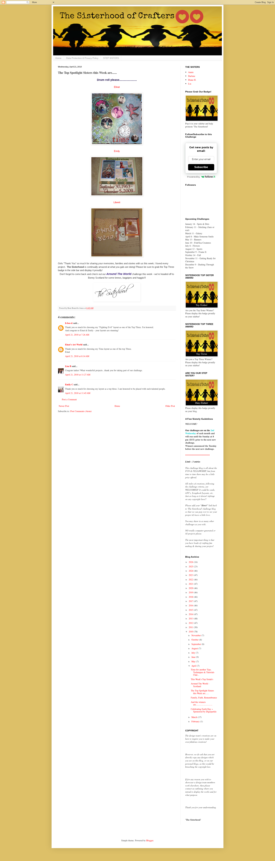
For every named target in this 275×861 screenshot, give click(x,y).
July (193, 652)
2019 (191, 592)
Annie (191, 72)
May (193, 661)
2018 (191, 596)
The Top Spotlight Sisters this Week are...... (202, 692)
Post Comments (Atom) (81, 411)
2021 (191, 583)
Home (58, 58)
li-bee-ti (69, 323)
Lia (189, 83)
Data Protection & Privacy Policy (82, 58)
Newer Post (64, 405)
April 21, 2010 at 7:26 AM (77, 334)
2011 (191, 627)
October (195, 639)
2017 (191, 601)
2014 (191, 614)
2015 (191, 609)
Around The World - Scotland (200, 685)
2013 (191, 618)
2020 (191, 588)
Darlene (191, 75)
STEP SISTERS (111, 58)
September (196, 644)
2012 (191, 622)
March (194, 717)
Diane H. (192, 79)
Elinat (117, 87)
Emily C (69, 384)
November (196, 635)
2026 (191, 562)
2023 (191, 575)
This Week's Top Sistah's (202, 679)
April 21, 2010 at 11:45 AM (77, 393)
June (193, 656)
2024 (191, 570)
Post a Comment (69, 399)
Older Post (170, 405)
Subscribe (201, 167)
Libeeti (116, 202)
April (194, 665)
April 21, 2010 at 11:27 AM (77, 374)
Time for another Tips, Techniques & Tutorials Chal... (202, 672)
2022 (191, 579)
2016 (191, 605)
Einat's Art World (73, 344)
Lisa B (68, 366)
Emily (117, 151)
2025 (191, 566)
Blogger (149, 840)
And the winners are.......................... (201, 703)
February (195, 721)
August (194, 648)
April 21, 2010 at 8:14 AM (77, 356)
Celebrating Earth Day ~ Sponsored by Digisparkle (203, 710)
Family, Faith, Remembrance (204, 697)
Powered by (193, 176)
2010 (191, 631)
